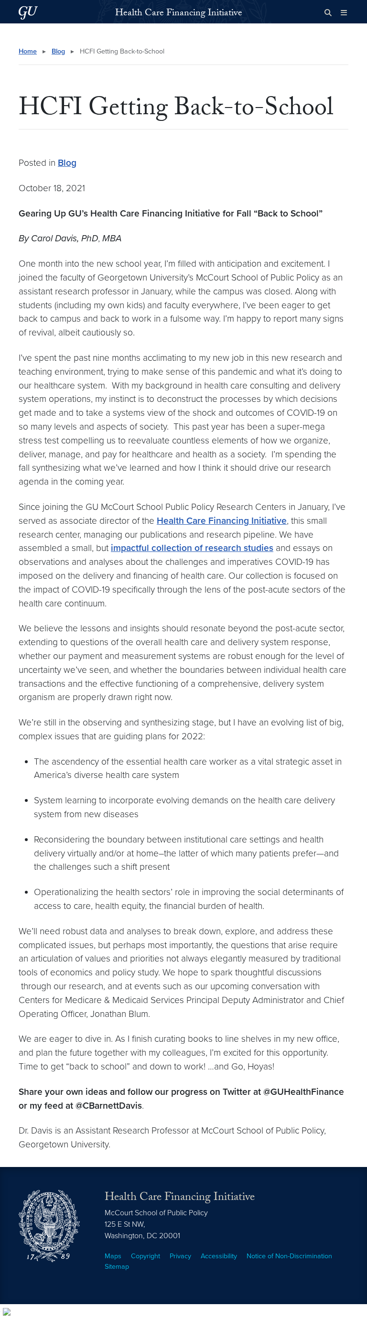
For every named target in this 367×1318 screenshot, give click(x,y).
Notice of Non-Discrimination (289, 1256)
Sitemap (117, 1267)
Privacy (180, 1256)
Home (28, 51)
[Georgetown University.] (28, 13)
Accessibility (219, 1256)
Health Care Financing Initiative (178, 14)
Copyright (145, 1256)
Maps (113, 1256)
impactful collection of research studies (192, 547)
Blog (58, 51)
